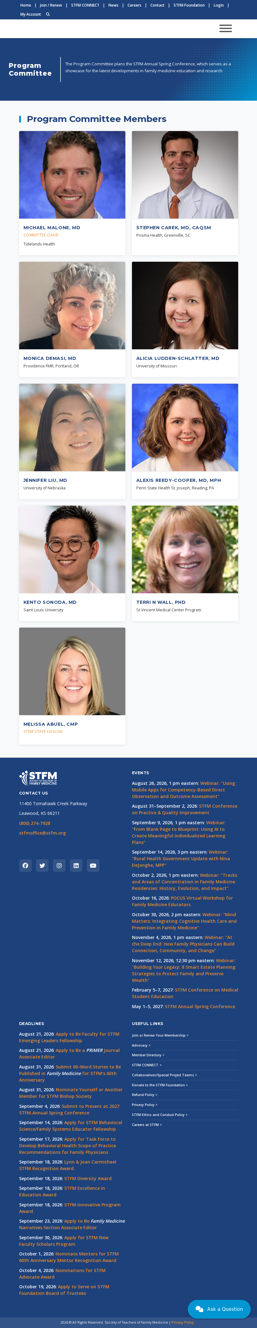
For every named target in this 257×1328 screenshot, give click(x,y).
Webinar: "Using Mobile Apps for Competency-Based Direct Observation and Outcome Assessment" (183, 789)
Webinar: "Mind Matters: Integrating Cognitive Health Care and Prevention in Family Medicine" (184, 921)
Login (219, 5)
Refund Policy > (145, 1095)
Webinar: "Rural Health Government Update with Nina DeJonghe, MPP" (181, 858)
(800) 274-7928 (34, 823)
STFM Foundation (189, 5)
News (113, 5)
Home (25, 5)
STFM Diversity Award (88, 1178)
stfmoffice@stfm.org (42, 833)
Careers (134, 5)
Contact (157, 5)
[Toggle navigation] (226, 29)
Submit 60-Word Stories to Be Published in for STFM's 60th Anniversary (70, 1073)
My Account (30, 14)
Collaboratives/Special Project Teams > (164, 1075)
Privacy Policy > (145, 1105)
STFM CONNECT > (147, 1065)
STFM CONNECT (85, 5)
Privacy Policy (182, 1322)
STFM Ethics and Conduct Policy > (160, 1115)
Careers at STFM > (147, 1125)
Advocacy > (141, 1045)
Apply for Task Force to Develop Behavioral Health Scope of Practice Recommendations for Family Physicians (67, 1145)
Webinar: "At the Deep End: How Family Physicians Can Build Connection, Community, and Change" (183, 943)
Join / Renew (51, 5)
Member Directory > (148, 1055)
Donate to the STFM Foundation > (160, 1085)
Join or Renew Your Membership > (160, 1035)
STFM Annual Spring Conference (200, 1006)
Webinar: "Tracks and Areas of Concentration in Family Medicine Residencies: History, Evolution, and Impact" (184, 881)
